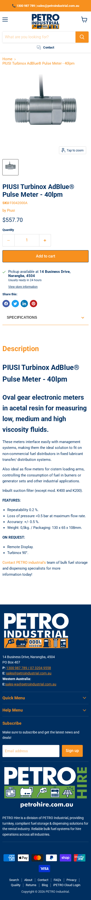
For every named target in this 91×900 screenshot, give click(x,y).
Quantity (8, 230)
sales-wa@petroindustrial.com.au (30, 684)
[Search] (82, 37)
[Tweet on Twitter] (15, 303)
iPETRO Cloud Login (66, 885)
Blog (45, 885)
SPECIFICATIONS (22, 317)
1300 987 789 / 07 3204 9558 (28, 668)
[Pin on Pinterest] (33, 303)
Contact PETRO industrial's (24, 562)
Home (7, 59)
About (28, 880)
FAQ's (57, 880)
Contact (43, 880)
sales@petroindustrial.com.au (28, 673)
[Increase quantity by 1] (45, 240)
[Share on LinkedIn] (24, 303)
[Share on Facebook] (6, 303)
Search (14, 880)
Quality (15, 885)
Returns (31, 885)
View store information (23, 286)
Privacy (71, 880)
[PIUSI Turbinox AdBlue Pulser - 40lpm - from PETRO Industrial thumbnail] (10, 167)
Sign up (72, 750)
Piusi (11, 210)
